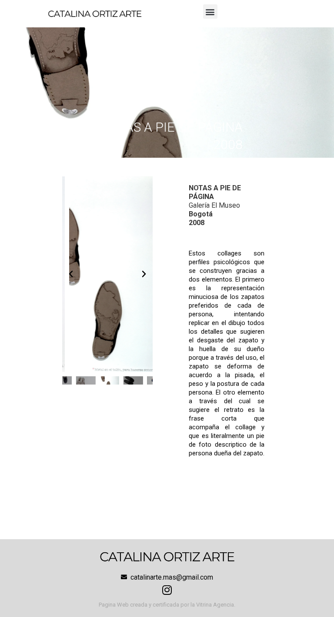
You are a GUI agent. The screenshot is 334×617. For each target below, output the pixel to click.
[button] (210, 11)
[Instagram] (167, 589)
